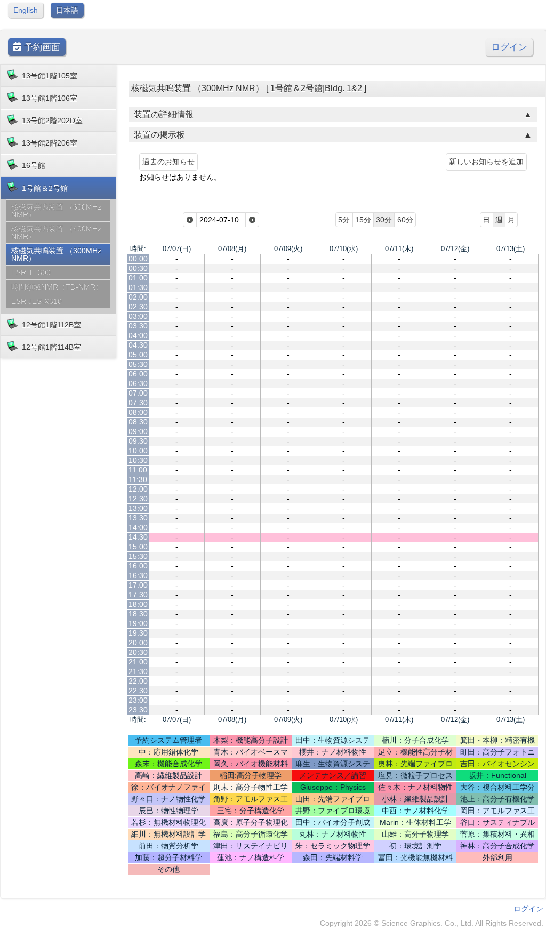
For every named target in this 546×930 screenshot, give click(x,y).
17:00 (138, 585)
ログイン (509, 47)
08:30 (138, 422)
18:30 (138, 614)
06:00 (138, 374)
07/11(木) (399, 249)
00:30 (138, 268)
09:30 (138, 441)
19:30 (138, 633)
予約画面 (40, 47)
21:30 (138, 671)
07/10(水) (344, 249)
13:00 (138, 508)
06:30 (138, 383)
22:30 (138, 690)
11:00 (138, 470)
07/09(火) (288, 249)
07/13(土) (510, 249)
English (25, 10)
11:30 (138, 479)
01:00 (138, 278)
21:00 (138, 662)
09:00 (138, 431)
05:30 (138, 364)
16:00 (138, 566)
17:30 (138, 594)
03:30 (138, 326)
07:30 (138, 402)
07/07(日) (177, 249)
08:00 (138, 412)
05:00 (138, 354)
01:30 (138, 287)
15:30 (138, 556)
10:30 (138, 460)
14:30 (138, 537)
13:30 (138, 518)
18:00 (138, 604)
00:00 (138, 258)
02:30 (138, 306)
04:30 (138, 345)
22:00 (138, 681)
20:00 (138, 642)
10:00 (138, 450)
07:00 (138, 393)
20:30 (138, 652)
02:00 (138, 297)
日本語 (67, 10)
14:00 (138, 527)
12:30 (138, 498)
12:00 (138, 489)
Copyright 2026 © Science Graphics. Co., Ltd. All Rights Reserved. (431, 923)
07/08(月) (232, 249)
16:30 (138, 575)
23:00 (138, 700)
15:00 (138, 546)
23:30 (138, 709)
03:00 (138, 316)
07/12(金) (455, 249)
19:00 (138, 623)
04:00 (138, 335)
